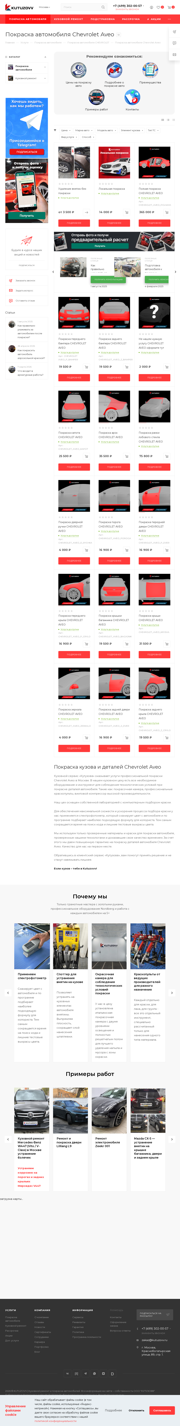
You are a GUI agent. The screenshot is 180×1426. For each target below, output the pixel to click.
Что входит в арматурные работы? (30, 373)
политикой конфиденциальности (55, 1421)
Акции (8, 1335)
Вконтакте (67, 1373)
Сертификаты (42, 1332)
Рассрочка (11, 1330)
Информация (82, 1310)
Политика (78, 1332)
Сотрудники (41, 1337)
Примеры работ (96, 109)
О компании (41, 1317)
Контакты (132, 109)
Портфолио (41, 1346)
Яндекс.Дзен (103, 1373)
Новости (39, 1327)
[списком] (168, 120)
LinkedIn (112, 1373)
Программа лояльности (86, 1337)
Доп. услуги (12, 1340)
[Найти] (103, 7)
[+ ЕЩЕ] (169, 19)
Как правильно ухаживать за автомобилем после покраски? (30, 331)
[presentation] (53, 271)
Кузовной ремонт (15, 1325)
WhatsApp (94, 1373)
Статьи (10, 312)
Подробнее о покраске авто (114, 84)
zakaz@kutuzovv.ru (154, 1340)
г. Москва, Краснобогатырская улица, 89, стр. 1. (156, 1351)
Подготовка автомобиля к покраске (153, 269)
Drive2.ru (76, 1373)
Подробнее (74, 223)
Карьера (39, 1341)
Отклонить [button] (136, 1410)
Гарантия (77, 1327)
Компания (42, 1310)
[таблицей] (173, 120)
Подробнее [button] (113, 1410)
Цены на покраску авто (78, 84)
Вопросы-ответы (120, 1330)
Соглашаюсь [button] (162, 1410)
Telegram (85, 1373)
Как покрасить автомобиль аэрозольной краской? (31, 354)
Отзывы (39, 1322)
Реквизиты (78, 1322)
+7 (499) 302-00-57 (127, 6)
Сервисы (77, 1317)
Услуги (10, 1310)
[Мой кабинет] (151, 8)
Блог (37, 1351)
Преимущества (150, 82)
